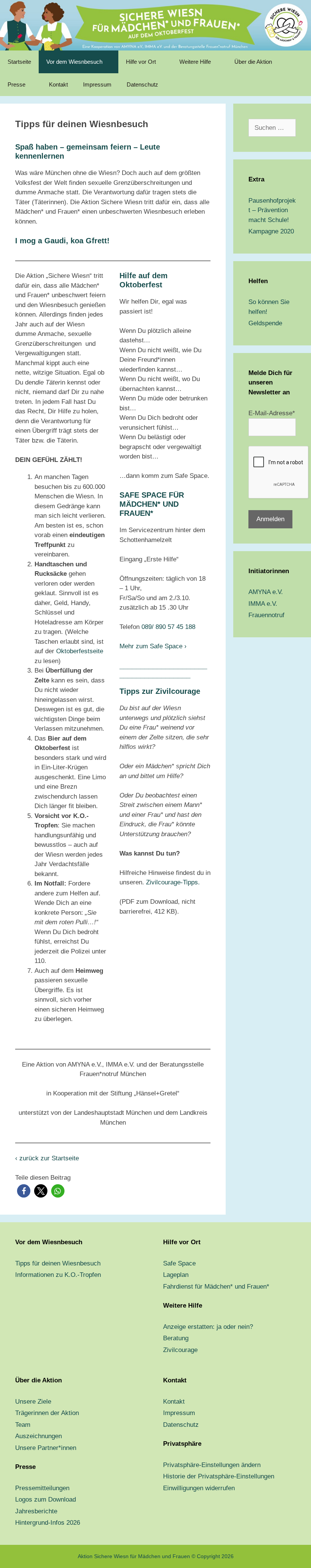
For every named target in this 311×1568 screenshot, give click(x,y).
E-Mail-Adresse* (271, 413)
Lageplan (175, 1274)
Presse (16, 84)
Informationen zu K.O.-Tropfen (58, 1274)
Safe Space (179, 1263)
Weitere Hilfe (195, 61)
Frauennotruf (266, 615)
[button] (23, 1191)
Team (22, 1424)
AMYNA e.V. (265, 592)
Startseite (19, 61)
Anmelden (270, 519)
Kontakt (58, 84)
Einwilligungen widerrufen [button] (199, 1488)
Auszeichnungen (38, 1436)
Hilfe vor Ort (141, 61)
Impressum (97, 84)
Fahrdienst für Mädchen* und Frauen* (216, 1286)
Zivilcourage (180, 1350)
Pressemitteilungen (42, 1488)
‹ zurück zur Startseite (47, 1158)
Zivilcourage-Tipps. (173, 882)
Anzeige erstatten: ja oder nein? (208, 1326)
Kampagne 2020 (271, 231)
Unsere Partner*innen (45, 1447)
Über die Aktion (253, 61)
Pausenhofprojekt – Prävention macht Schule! (272, 210)
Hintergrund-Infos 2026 (47, 1522)
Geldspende (265, 323)
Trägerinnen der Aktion (47, 1413)
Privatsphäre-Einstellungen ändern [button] (212, 1465)
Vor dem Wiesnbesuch (74, 61)
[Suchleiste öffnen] (300, 84)
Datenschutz (142, 84)
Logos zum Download (45, 1499)
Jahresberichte (36, 1511)
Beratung (175, 1338)
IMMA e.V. (262, 603)
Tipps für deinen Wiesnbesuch (58, 1263)
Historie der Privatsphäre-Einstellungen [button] (218, 1476)
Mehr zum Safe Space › (153, 646)
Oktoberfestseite (79, 651)
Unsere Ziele (33, 1401)
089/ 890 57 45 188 (168, 626)
